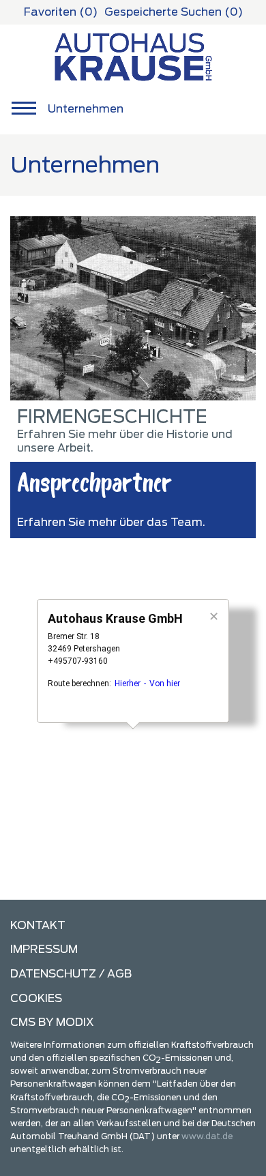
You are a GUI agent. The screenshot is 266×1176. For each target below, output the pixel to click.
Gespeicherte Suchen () (173, 11)
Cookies (36, 998)
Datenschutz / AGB (71, 973)
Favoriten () (61, 11)
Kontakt (37, 925)
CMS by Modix (52, 1022)
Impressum (44, 949)
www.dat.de (207, 1136)
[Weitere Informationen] (133, 55)
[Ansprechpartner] (133, 308)
